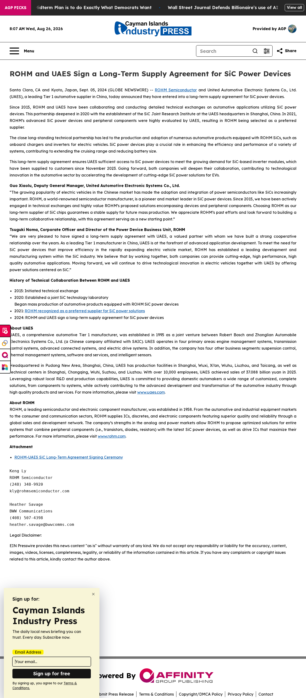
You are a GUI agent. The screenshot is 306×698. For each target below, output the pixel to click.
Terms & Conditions (156, 694)
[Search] (255, 50)
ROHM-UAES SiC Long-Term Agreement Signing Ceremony (68, 457)
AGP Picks (15, 7)
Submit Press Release (114, 694)
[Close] (93, 594)
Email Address (28, 652)
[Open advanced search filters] (266, 50)
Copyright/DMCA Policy (201, 694)
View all (294, 7)
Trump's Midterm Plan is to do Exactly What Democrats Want (84, 7)
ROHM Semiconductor (176, 90)
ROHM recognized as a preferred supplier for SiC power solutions (85, 310)
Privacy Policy (240, 694)
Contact (265, 694)
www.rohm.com (112, 436)
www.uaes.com (151, 392)
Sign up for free (51, 673)
